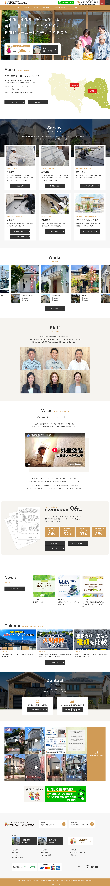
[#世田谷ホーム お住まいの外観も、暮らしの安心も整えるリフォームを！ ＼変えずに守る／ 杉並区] (76, 767)
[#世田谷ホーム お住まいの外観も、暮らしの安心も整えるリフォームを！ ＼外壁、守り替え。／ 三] (14, 740)
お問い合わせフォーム (38, 710)
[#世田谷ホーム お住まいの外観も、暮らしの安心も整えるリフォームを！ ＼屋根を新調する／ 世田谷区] (35, 767)
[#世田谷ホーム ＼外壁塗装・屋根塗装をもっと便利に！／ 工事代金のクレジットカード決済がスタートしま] (56, 740)
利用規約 (67, 882)
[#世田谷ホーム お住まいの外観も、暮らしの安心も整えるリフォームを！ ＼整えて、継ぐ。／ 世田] (56, 767)
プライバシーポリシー (61, 882)
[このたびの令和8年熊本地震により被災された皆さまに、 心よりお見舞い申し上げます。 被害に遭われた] (76, 740)
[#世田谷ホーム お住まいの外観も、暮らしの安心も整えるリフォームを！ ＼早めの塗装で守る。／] (35, 740)
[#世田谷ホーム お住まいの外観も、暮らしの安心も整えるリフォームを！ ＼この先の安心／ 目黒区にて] (14, 767)
